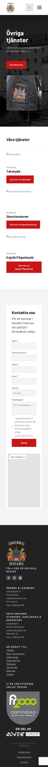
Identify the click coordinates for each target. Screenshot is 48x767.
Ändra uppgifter (13, 660)
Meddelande (18, 399)
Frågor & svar (12, 657)
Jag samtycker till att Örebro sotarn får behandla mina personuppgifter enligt (25, 427)
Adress (15, 364)
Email (15, 376)
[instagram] (14, 578)
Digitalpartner (24, 745)
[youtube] (20, 578)
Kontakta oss (24, 752)
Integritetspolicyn (24, 435)
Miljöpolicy (11, 664)
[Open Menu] (39, 7)
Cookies (24, 762)
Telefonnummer (19, 352)
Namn (15, 341)
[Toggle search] (29, 7)
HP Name (9, 309)
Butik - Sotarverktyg (15, 653)
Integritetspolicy (24, 757)
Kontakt (10, 674)
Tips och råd (11, 667)
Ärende (15, 388)
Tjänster (10, 650)
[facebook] (8, 578)
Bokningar (10, 670)
